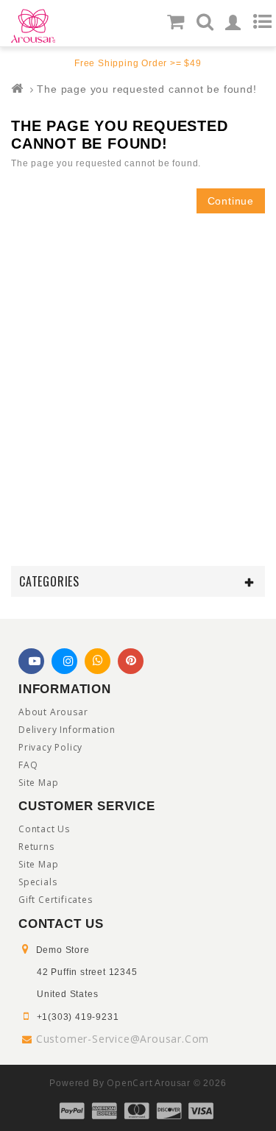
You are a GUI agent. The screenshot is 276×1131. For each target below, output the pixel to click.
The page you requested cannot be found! (146, 89)
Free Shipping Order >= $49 (138, 63)
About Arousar (53, 712)
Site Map (38, 782)
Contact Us (44, 829)
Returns (36, 846)
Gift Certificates (55, 899)
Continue (231, 201)
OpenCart (129, 1083)
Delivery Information (67, 729)
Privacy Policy (50, 747)
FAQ (28, 765)
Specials (37, 882)
